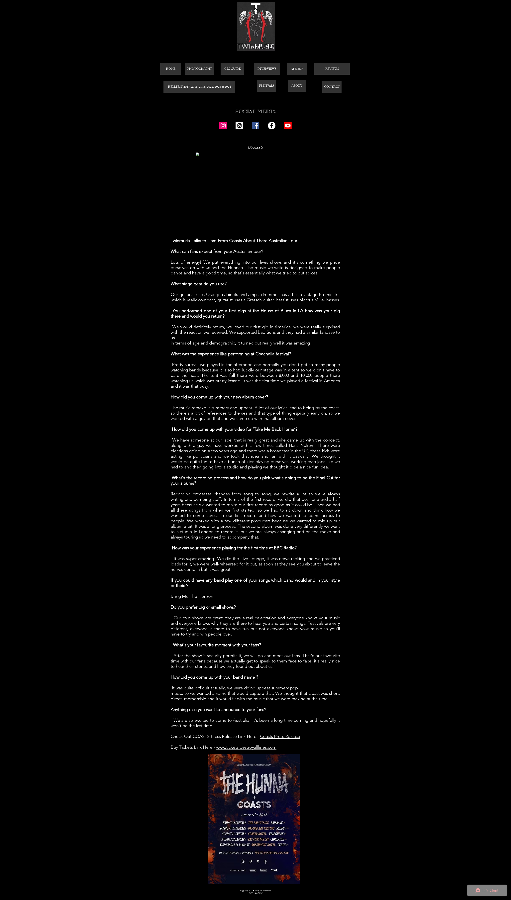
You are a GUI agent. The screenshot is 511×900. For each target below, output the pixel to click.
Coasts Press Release (280, 736)
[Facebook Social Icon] (255, 125)
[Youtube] (288, 125)
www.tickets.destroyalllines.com (246, 747)
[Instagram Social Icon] (223, 125)
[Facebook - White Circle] (271, 125)
